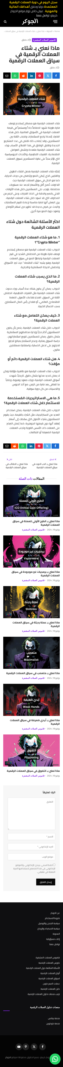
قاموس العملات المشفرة (44, 40)
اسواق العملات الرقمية (49, 978)
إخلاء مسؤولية (53, 939)
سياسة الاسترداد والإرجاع (48, 928)
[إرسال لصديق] (7, 75)
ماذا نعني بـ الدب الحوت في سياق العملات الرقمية (44, 465)
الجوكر (8, 1057)
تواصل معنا (42, 15)
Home (57, 31)
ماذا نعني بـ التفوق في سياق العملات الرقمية (33, 770)
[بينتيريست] (39, 75)
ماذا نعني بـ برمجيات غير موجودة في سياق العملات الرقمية (35, 573)
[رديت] (23, 75)
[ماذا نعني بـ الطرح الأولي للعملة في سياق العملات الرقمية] (31, 501)
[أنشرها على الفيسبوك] (56, 75)
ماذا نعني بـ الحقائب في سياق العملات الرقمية (17, 465)
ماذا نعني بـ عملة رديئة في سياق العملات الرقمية (36, 624)
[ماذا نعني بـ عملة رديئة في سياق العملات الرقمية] (31, 602)
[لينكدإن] (31, 75)
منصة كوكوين (53, 1023)
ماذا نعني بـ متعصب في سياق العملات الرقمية (33, 673)
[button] (55, 21)
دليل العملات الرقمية (50, 989)
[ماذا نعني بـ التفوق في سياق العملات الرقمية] (31, 750)
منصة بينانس (54, 1018)
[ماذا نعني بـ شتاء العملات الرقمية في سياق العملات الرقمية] (31, 114)
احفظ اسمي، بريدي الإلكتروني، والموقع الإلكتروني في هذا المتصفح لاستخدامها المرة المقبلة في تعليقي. (34, 868)
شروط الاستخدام (52, 918)
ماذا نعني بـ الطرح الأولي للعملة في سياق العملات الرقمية (36, 523)
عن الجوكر (55, 913)
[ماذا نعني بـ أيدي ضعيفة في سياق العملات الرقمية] (31, 700)
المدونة (49, 31)
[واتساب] (15, 75)
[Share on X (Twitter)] (48, 75)
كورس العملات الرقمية (49, 963)
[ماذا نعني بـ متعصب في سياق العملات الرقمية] (31, 653)
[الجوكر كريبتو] (30, 21)
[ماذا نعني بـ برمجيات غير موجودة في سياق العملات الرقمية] (31, 551)
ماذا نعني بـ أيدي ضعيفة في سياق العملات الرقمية (35, 722)
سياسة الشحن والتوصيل (49, 923)
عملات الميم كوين (51, 984)
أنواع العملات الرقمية (50, 973)
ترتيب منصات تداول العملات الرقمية (44, 994)
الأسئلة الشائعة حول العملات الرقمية (43, 968)
